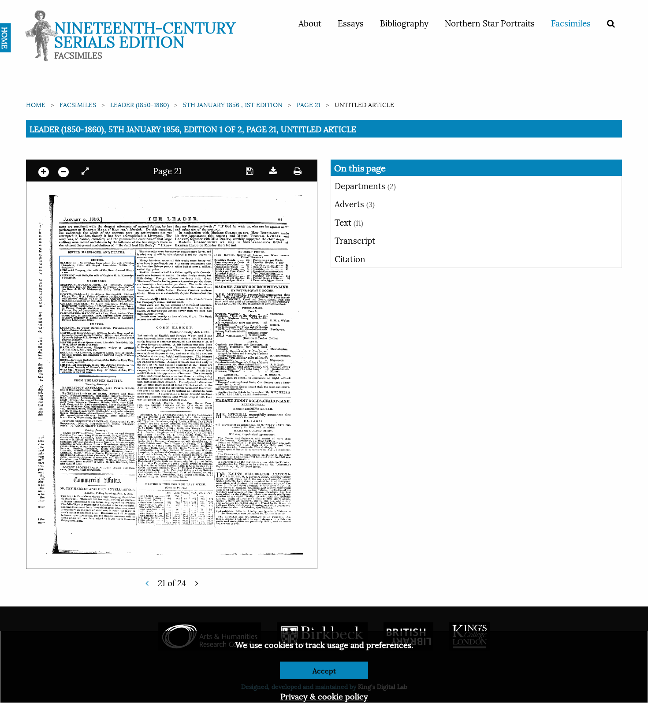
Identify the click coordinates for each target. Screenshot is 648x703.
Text (349, 221)
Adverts (355, 203)
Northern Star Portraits (490, 22)
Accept (324, 670)
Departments (365, 185)
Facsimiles (571, 22)
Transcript (355, 239)
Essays (351, 22)
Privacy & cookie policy (324, 696)
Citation (350, 258)
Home (35, 104)
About (309, 22)
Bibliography (404, 22)
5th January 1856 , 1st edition (233, 104)
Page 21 (308, 104)
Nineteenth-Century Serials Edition (144, 33)
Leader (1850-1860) (139, 104)
